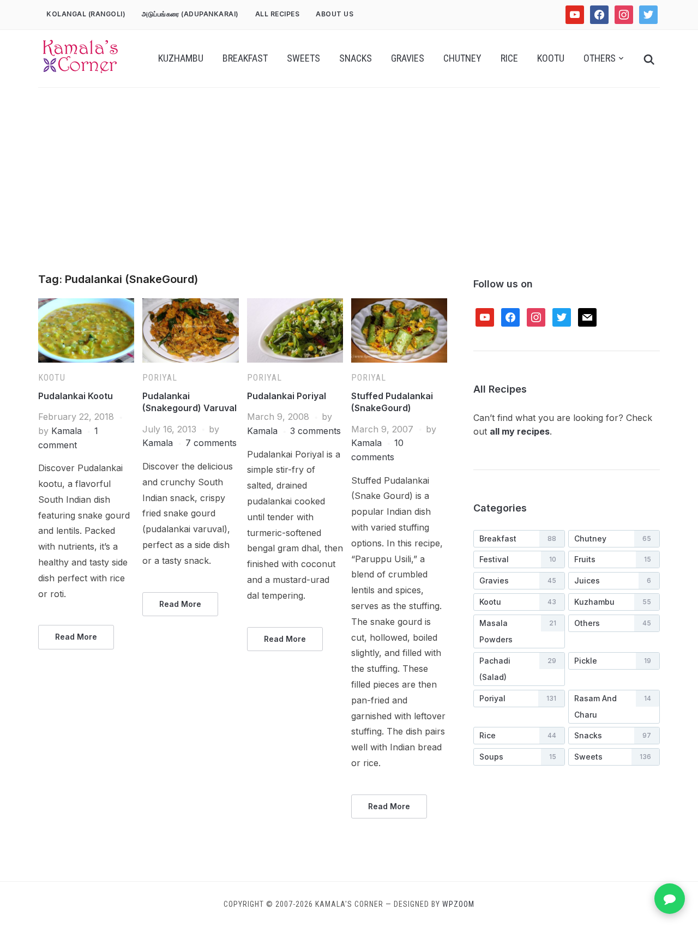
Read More (76, 636)
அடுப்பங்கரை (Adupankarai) (190, 14)
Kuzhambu (180, 58)
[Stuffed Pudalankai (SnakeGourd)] (399, 304)
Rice (509, 58)
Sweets (303, 58)
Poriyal (159, 377)
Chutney (462, 58)
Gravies (407, 58)
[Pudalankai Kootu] (86, 304)
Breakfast (245, 58)
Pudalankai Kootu (75, 395)
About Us (334, 14)
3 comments (315, 430)
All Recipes (277, 14)
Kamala (66, 430)
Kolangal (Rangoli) (85, 14)
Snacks (355, 58)
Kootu (550, 58)
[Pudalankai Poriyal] (295, 304)
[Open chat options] (669, 898)
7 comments (211, 442)
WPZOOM (458, 904)
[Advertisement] (349, 191)
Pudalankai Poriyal (286, 395)
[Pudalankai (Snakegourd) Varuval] (190, 304)
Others (599, 58)
